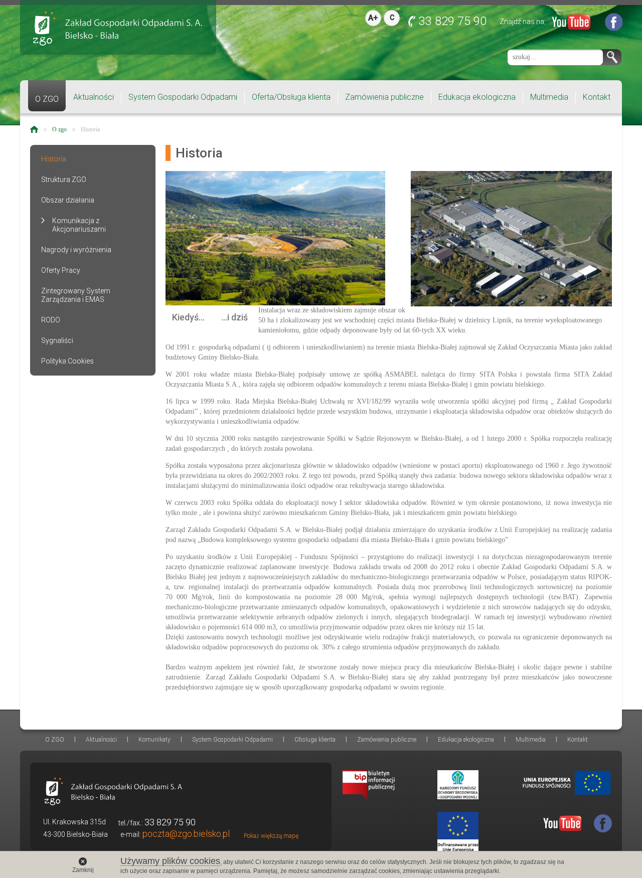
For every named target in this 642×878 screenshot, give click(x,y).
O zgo (59, 129)
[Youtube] (571, 24)
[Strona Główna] (34, 129)
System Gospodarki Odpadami (182, 97)
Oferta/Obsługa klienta (291, 97)
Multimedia (549, 97)
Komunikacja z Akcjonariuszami (79, 225)
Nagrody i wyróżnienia (76, 250)
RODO (50, 320)
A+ (373, 18)
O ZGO (47, 99)
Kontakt (596, 97)
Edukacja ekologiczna (477, 97)
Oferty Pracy (60, 270)
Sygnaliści (57, 340)
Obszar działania (67, 200)
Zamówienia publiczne (384, 97)
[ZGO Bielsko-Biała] (117, 28)
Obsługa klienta (315, 740)
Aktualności (93, 97)
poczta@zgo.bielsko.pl (186, 833)
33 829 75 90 (453, 21)
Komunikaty (154, 740)
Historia (90, 129)
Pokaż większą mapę (271, 835)
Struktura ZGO (63, 179)
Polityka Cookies (67, 361)
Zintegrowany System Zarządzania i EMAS (75, 295)
